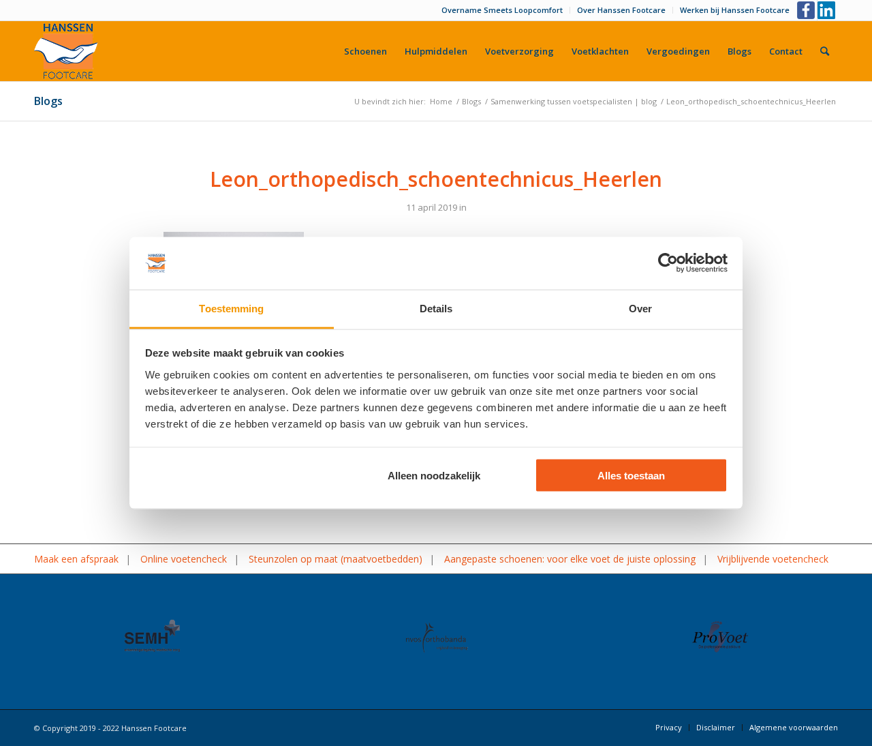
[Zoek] (824, 51)
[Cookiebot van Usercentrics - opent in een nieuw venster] (668, 263)
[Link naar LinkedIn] (828, 10)
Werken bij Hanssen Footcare (735, 10)
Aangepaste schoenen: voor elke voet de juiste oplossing (570, 558)
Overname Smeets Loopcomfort (502, 10)
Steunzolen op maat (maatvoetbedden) (335, 558)
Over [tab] (640, 308)
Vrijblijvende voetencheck (772, 558)
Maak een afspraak (76, 558)
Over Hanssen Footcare (621, 10)
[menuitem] (502, 10)
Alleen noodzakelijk (434, 475)
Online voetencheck (183, 558)
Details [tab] (436, 308)
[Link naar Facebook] (807, 10)
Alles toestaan (631, 475)
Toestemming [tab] (231, 308)
